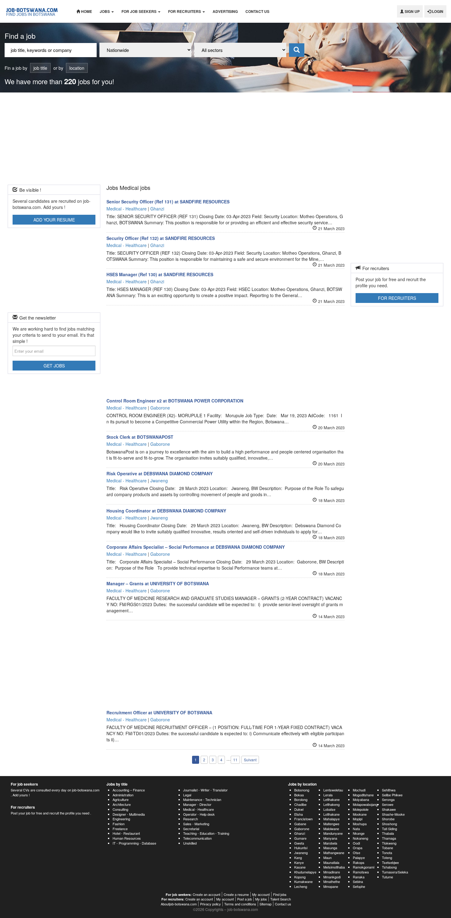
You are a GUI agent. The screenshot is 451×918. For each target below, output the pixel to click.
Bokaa (299, 794)
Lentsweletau (333, 789)
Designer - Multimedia (129, 814)
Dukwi (298, 809)
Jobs (105, 11)
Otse (356, 852)
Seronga (388, 799)
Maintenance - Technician (202, 799)
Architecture (122, 804)
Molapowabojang (365, 804)
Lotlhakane (331, 814)
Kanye (299, 862)
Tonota (387, 852)
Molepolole (360, 809)
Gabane (300, 823)
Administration (123, 794)
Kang (298, 857)
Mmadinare (331, 871)
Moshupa (360, 823)
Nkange (358, 833)
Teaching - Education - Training (206, 833)
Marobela (330, 843)
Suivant (250, 759)
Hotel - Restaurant (126, 833)
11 (235, 759)
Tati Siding (389, 828)
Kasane (300, 867)
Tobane (387, 847)
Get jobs (54, 366)
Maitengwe (331, 823)
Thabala (388, 833)
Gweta (299, 843)
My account (261, 894)
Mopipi (357, 818)
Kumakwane (303, 881)
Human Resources (127, 838)
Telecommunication (197, 838)
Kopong (300, 876)
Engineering (121, 818)
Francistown (303, 818)
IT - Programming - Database (134, 843)
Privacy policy (210, 903)
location (76, 68)
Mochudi (359, 789)
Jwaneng (301, 852)
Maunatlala (331, 862)
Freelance (120, 828)
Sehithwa (388, 789)
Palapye (359, 857)
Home (86, 11)
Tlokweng (389, 843)
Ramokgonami (363, 867)
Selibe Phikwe (392, 794)
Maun (327, 857)
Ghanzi (299, 833)
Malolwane (331, 828)
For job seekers (139, 11)
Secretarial (191, 828)
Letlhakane (331, 799)
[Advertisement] (225, 139)
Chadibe (300, 804)
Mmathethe (331, 881)
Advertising (225, 11)
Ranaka (358, 876)
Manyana (330, 838)
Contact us (257, 11)
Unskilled (190, 843)
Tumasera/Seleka (395, 871)
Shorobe (388, 818)
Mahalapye (331, 818)
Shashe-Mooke (393, 814)
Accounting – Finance (129, 789)
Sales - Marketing (196, 823)
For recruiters (185, 11)
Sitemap (266, 903)
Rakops (358, 862)
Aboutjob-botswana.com (179, 903)
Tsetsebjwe (390, 862)
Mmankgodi (332, 876)
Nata (356, 828)
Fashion (119, 823)
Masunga (330, 847)
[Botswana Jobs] (36, 11)
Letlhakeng (331, 804)
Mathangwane (333, 852)
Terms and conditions (240, 903)
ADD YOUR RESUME (54, 220)
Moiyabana (361, 799)
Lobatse (329, 809)
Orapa (357, 847)
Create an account (206, 894)
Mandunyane (333, 833)
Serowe (387, 804)
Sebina (358, 881)
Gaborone (301, 828)
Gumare (300, 838)
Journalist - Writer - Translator (205, 789)
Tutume (387, 876)
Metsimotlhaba (334, 867)
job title (40, 68)
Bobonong (301, 789)
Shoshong (389, 823)
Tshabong (389, 867)
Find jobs (280, 894)
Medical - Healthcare (198, 809)
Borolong (300, 799)
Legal (187, 794)
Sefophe (359, 886)
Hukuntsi (300, 847)
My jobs (261, 898)
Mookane (360, 814)
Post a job (244, 898)
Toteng (387, 857)
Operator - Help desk (199, 814)
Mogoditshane (363, 794)
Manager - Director (197, 804)
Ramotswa (361, 871)
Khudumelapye (305, 871)
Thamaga (389, 838)
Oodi (356, 843)
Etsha (298, 814)
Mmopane (330, 886)
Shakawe (389, 809)
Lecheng (300, 886)
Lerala (328, 794)
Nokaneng (360, 838)
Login (437, 11)
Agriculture (121, 799)
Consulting (120, 809)
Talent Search (280, 898)
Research (190, 818)
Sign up (412, 11)
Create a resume (236, 894)
